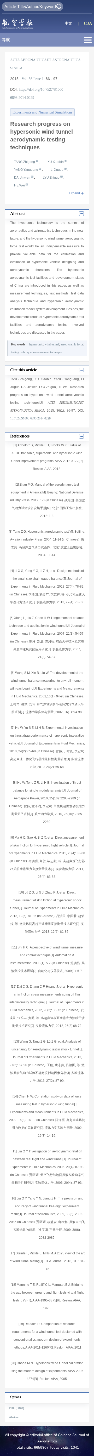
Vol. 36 (27, 79)
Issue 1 (38, 79)
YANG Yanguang (26, 170)
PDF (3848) (16, 1408)
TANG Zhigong (25, 162)
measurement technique (47, 352)
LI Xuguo (57, 170)
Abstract (14, 1417)
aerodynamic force (72, 344)
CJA (88, 23)
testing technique (21, 352)
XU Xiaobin (56, 162)
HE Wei (20, 185)
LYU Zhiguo (51, 177)
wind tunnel (51, 344)
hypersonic (36, 344)
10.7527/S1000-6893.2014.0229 (30, 418)
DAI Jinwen (22, 177)
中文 (68, 23)
